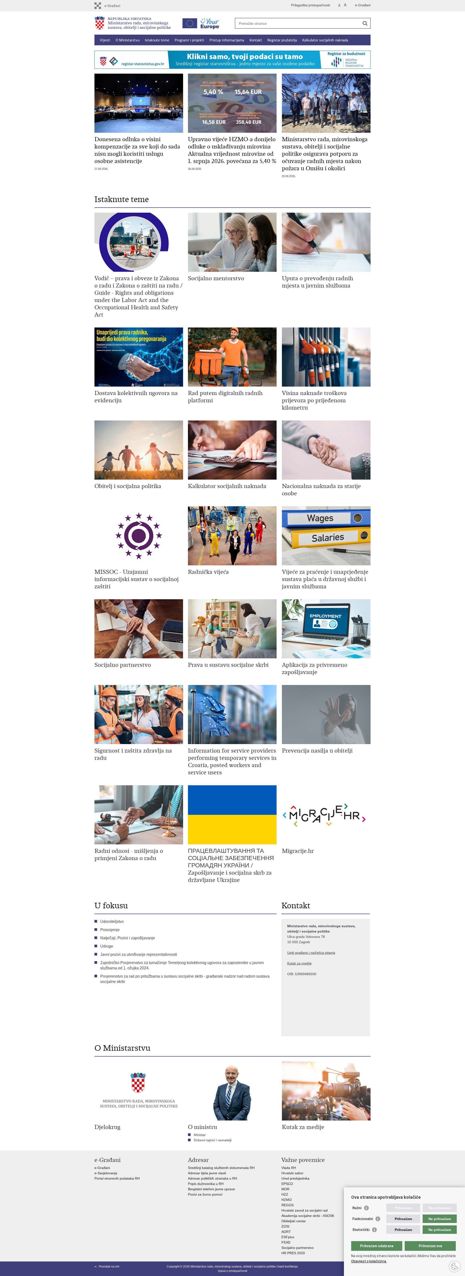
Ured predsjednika (295, 1178)
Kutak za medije (299, 963)
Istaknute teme (157, 40)
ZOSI (285, 1226)
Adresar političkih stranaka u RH (212, 1178)
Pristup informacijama (226, 40)
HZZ (284, 1194)
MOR (285, 1189)
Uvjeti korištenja (287, 1266)
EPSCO (287, 1184)
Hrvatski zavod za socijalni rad (304, 1210)
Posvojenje (110, 930)
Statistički (361, 1230)
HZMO (286, 1200)
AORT (286, 1232)
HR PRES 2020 (293, 1253)
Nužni (357, 1208)
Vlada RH (288, 1168)
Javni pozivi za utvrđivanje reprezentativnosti (138, 954)
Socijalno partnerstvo (297, 1248)
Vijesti (105, 40)
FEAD (285, 1242)
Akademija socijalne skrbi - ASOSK (307, 1216)
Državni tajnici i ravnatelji (213, 1140)
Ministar (200, 1135)
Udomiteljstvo (112, 921)
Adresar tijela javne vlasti (207, 1173)
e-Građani (363, 5)
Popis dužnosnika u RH (206, 1184)
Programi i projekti (189, 40)
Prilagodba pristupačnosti (310, 5)
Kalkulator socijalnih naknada (325, 40)
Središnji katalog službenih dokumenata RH (221, 1168)
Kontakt (255, 40)
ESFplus (287, 1237)
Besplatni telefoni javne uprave (211, 1189)
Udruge (106, 946)
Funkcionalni (362, 1219)
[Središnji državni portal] (115, 5)
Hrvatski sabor (292, 1173)
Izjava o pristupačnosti (232, 1271)
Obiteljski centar (293, 1221)
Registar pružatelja (282, 40)
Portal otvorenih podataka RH (117, 1178)
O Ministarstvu (128, 40)
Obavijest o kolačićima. (369, 1261)
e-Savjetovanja (105, 1173)
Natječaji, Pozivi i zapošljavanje (127, 938)
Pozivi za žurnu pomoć (205, 1194)
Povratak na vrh (109, 1266)
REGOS (287, 1205)
